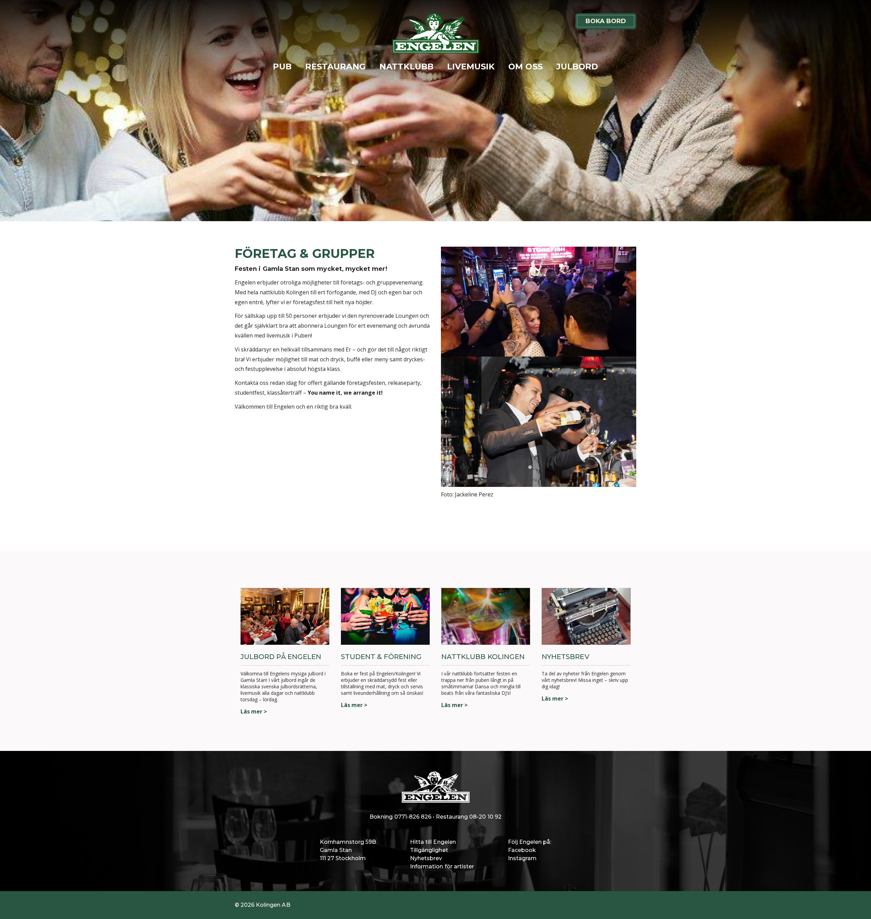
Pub (282, 66)
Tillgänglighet (429, 850)
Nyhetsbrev (426, 858)
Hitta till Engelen (433, 842)
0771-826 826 (412, 817)
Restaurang (335, 66)
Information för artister (442, 866)
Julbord (577, 66)
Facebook (522, 850)
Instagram (522, 858)
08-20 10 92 (485, 817)
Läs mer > (254, 711)
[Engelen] (435, 33)
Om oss (525, 66)
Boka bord (606, 21)
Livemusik (471, 66)
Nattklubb (406, 66)
